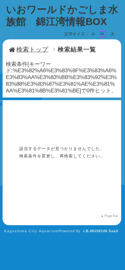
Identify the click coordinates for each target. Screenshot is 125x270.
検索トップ (32, 49)
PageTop (111, 216)
